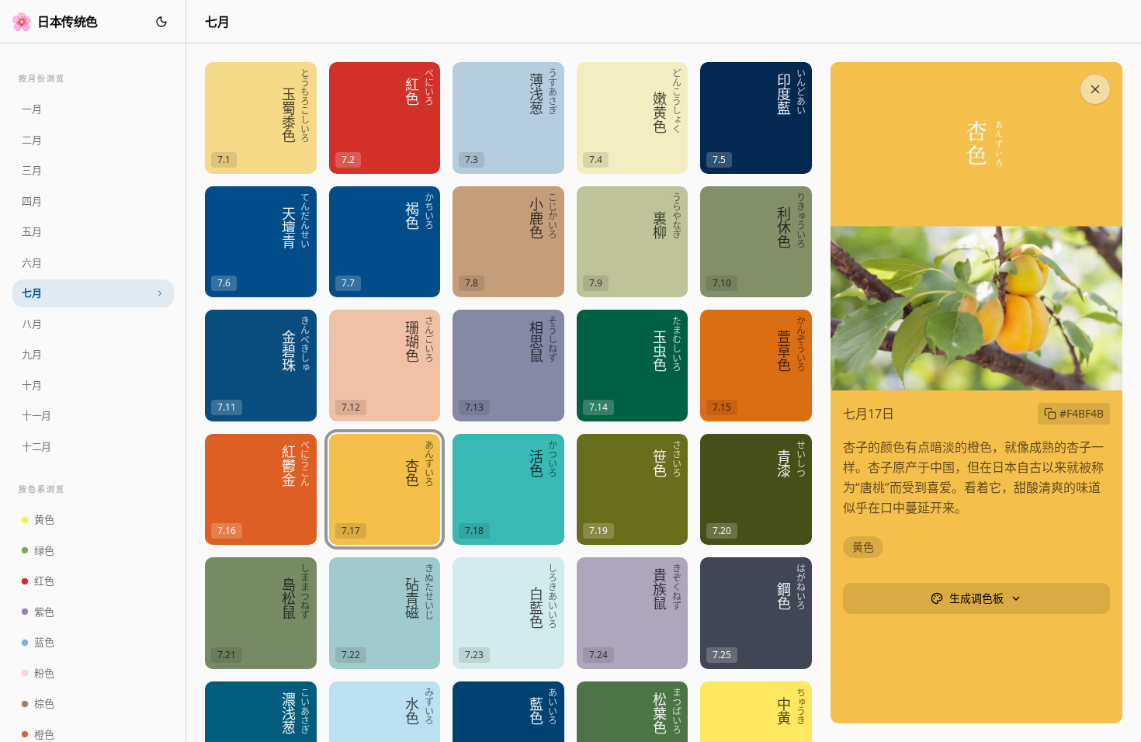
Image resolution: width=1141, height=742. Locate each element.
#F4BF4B (1082, 413)
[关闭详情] (1095, 89)
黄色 (863, 546)
